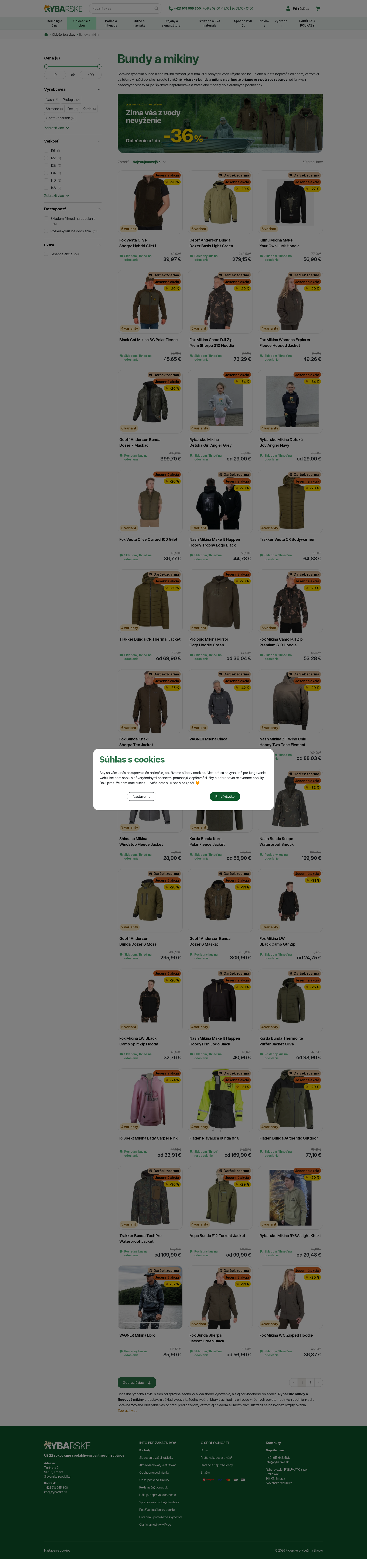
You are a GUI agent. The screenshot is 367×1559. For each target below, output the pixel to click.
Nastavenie (142, 796)
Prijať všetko (225, 796)
